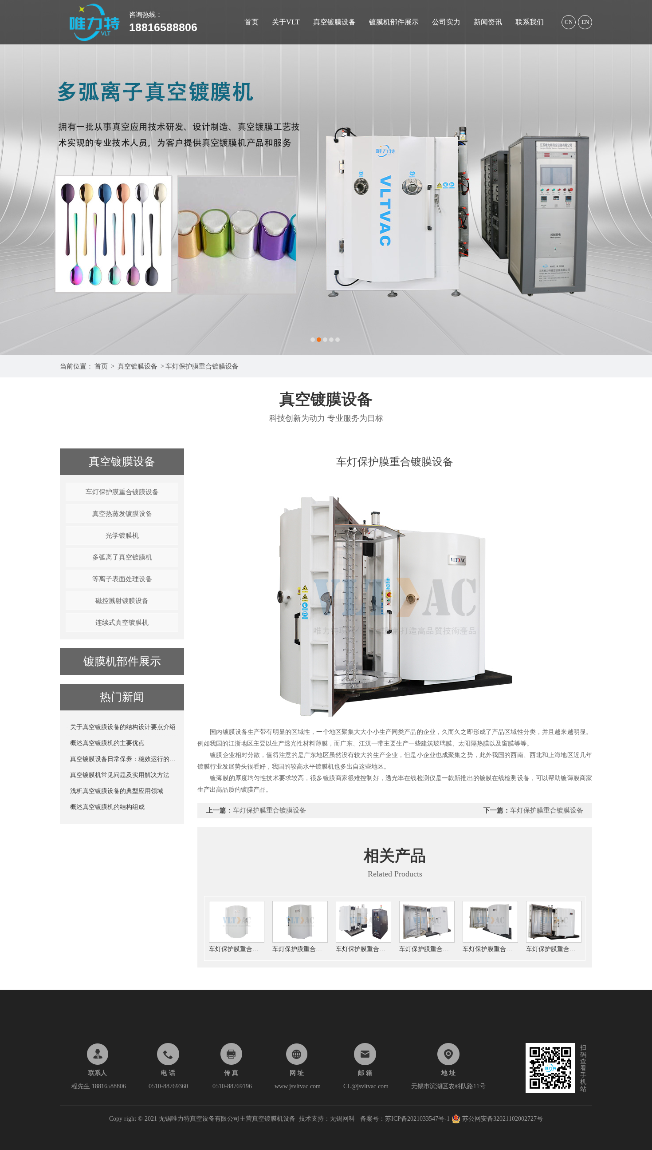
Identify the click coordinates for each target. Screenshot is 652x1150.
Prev (15, 177)
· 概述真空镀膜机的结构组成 (105, 807)
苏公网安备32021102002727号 (501, 1118)
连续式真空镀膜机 (122, 622)
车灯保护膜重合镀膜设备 (202, 366)
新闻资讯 (488, 22)
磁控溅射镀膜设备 (122, 600)
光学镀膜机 (122, 535)
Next (636, 177)
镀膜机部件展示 (394, 22)
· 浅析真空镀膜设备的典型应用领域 (114, 791)
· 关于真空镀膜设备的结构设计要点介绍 (121, 727)
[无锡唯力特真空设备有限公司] (326, 177)
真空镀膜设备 (334, 22)
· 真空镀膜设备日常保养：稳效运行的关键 (122, 759)
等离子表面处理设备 (122, 579)
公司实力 (446, 22)
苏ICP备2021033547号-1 (418, 1118)
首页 (251, 22)
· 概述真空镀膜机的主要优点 (105, 743)
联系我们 (529, 22)
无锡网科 (342, 1118)
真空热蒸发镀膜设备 (122, 513)
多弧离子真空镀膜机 (122, 557)
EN (585, 22)
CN (569, 22)
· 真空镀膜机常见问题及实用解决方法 (117, 775)
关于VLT (286, 22)
